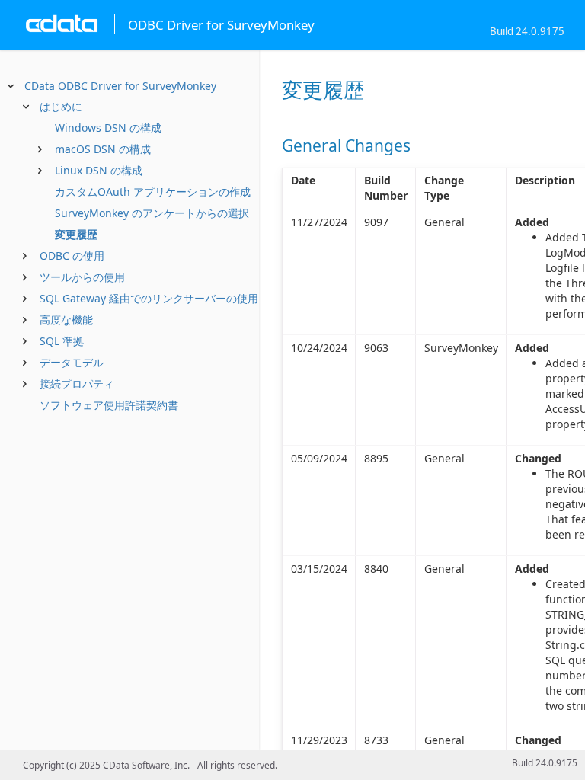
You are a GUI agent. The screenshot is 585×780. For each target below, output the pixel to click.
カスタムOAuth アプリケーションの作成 (153, 191)
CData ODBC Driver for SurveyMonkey (120, 85)
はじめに (61, 106)
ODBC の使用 (72, 255)
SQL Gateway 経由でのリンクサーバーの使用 (149, 298)
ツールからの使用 (82, 277)
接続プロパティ (77, 383)
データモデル (72, 362)
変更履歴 (76, 234)
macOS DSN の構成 (103, 149)
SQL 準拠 (62, 341)
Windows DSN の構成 (108, 127)
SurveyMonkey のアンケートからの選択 (152, 213)
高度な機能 (66, 319)
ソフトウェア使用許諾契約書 (109, 405)
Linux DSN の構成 (98, 170)
